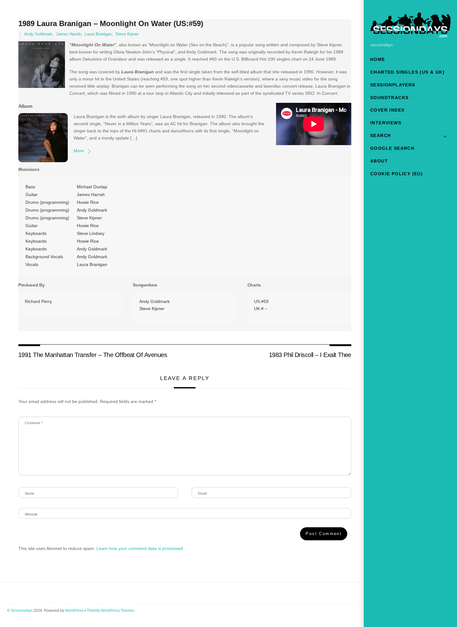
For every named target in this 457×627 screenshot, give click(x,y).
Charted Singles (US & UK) (407, 72)
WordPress (74, 610)
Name (30, 493)
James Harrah (68, 34)
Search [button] (380, 135)
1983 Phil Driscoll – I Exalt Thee (310, 354)
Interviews (385, 122)
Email (202, 493)
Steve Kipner (127, 34)
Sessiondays (22, 610)
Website (31, 514)
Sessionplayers (392, 84)
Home (377, 59)
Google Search (392, 148)
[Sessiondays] (410, 34)
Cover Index (387, 110)
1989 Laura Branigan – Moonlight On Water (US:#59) (110, 23)
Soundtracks (389, 97)
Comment (34, 423)
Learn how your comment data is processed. (140, 548)
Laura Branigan (98, 34)
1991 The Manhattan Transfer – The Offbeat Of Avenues (92, 354)
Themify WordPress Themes (110, 610)
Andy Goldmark (38, 34)
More (79, 150)
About (379, 160)
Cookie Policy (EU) (396, 173)
